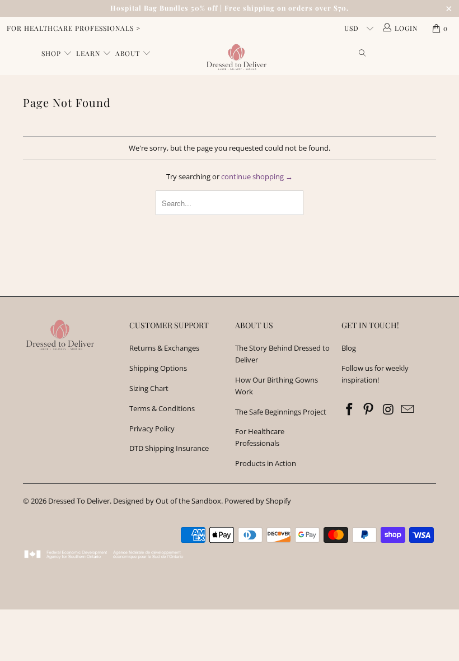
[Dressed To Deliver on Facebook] (349, 409)
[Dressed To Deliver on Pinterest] (368, 409)
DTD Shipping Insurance (169, 448)
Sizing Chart (148, 388)
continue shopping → (257, 176)
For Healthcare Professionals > (73, 28)
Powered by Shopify (257, 501)
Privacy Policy (152, 428)
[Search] (362, 54)
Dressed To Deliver (79, 501)
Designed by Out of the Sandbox (167, 501)
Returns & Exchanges (164, 348)
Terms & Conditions (162, 408)
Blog (348, 348)
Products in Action (265, 463)
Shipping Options (158, 368)
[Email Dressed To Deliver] (408, 409)
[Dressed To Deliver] (235, 57)
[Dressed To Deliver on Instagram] (388, 409)
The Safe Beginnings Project (280, 412)
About (128, 53)
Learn (89, 53)
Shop (52, 53)
